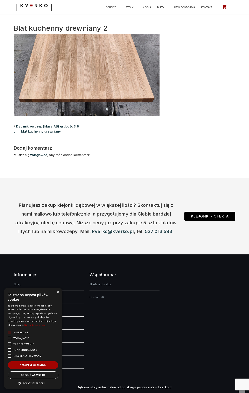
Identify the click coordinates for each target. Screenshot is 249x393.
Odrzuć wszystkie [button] (33, 375)
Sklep (17, 284)
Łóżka (147, 7)
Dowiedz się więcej (35, 325)
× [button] (57, 292)
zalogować (38, 155)
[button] (33, 383)
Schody (111, 7)
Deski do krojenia (184, 7)
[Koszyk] (224, 7)
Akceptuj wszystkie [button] (33, 365)
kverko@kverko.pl (113, 231)
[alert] (33, 338)
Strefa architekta (100, 284)
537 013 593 (158, 231)
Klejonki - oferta (210, 216)
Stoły (129, 7)
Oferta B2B (96, 297)
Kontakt (206, 7)
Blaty (160, 7)
